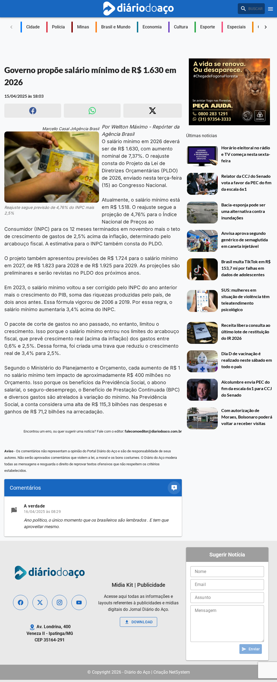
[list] (93, 516)
